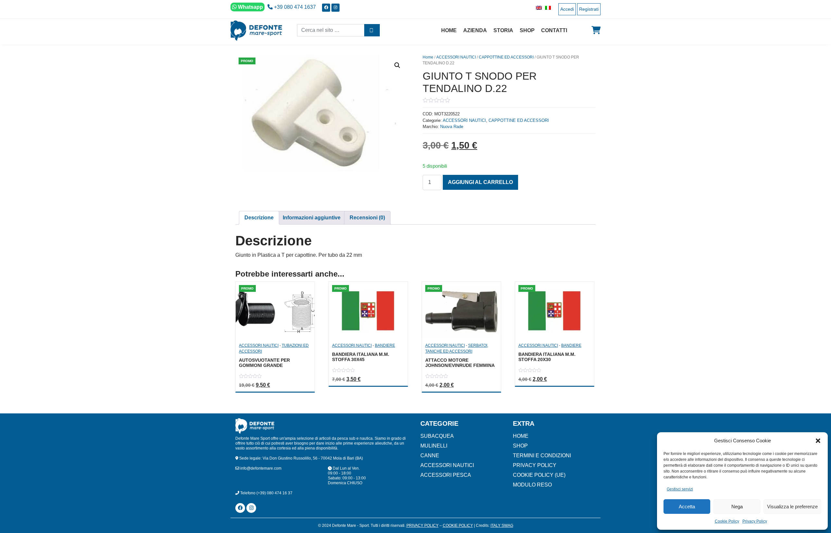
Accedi (567, 9)
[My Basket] (596, 30)
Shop (527, 30)
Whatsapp (250, 7)
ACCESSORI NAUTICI (456, 57)
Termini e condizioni (542, 455)
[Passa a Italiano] (546, 8)
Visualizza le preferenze (792, 506)
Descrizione (259, 217)
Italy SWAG (501, 525)
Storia (503, 30)
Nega (737, 506)
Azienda (475, 30)
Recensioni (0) (367, 217)
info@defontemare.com (260, 468)
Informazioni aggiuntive (312, 217)
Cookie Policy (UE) (539, 475)
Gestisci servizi (680, 489)
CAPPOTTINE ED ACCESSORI (506, 57)
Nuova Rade (451, 126)
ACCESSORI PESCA (445, 475)
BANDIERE (385, 345)
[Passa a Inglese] (537, 8)
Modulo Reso (532, 485)
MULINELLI (433, 445)
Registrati (589, 9)
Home (449, 30)
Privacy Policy (754, 521)
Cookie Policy (727, 521)
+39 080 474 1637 (294, 7)
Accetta (687, 506)
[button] (818, 440)
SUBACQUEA (437, 436)
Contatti (554, 30)
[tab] (259, 218)
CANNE (429, 455)
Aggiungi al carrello (480, 182)
